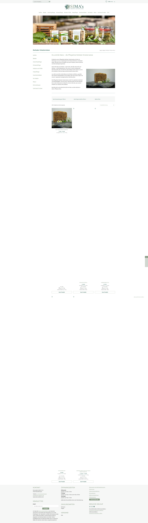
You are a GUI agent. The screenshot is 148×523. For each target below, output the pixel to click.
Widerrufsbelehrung (94, 495)
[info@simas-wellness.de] (146, 265)
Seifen (40, 12)
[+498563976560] (146, 259)
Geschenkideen (83, 12)
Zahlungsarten (92, 497)
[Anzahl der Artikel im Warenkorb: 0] (114, 1)
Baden (44, 12)
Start (101, 50)
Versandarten (92, 493)
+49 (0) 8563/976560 (42, 494)
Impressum (91, 489)
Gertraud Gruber (102, 12)
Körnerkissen (36, 85)
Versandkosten (62, 287)
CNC (108, 12)
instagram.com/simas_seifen (95, 513)
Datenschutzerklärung (44, 511)
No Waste (90, 12)
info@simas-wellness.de (38, 495)
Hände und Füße (37, 68)
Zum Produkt (62, 292)
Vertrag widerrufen (94, 499)
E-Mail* (34, 504)
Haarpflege (75, 12)
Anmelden (46, 508)
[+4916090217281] (146, 262)
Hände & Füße (67, 12)
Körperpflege (59, 12)
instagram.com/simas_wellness (96, 510)
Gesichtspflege (51, 12)
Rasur (95, 12)
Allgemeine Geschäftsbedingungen (97, 487)
